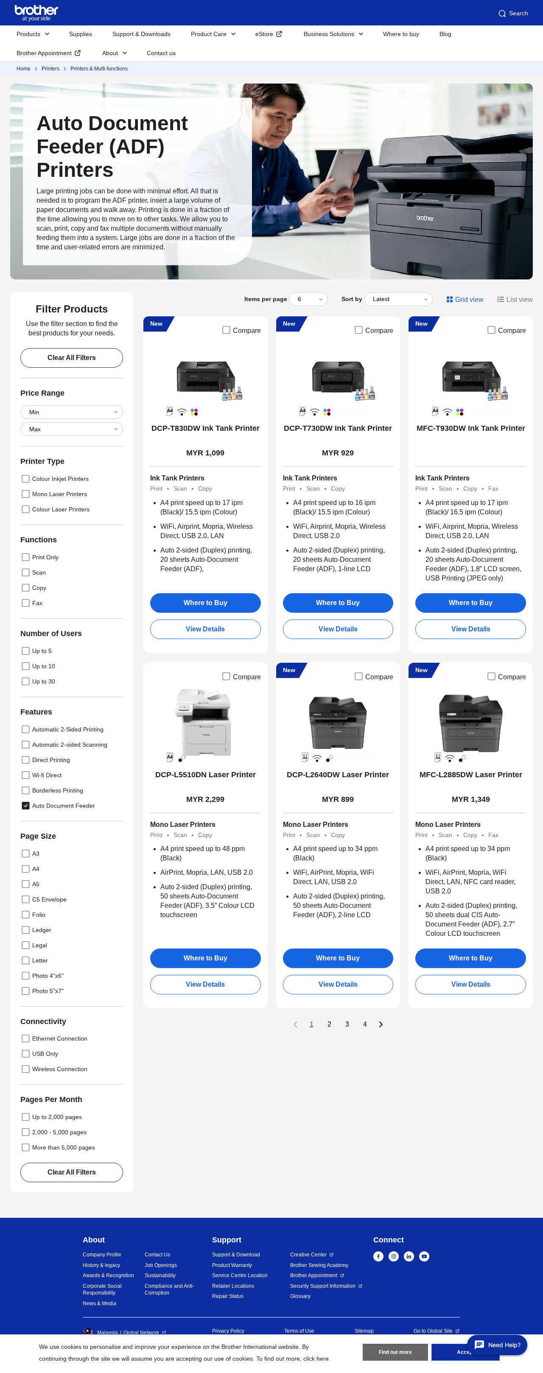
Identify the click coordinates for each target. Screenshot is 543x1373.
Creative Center (308, 1255)
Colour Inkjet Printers (60, 478)
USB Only (45, 1053)
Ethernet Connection (59, 1038)
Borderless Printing (57, 790)
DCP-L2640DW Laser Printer (338, 774)
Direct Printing (51, 759)
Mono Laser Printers (59, 494)
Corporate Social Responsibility (102, 1289)
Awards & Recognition (108, 1275)
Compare (247, 330)
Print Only (45, 557)
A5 (35, 884)
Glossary (300, 1296)
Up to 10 (43, 666)
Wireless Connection (59, 1069)
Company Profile (102, 1255)
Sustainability (160, 1275)
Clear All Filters (72, 357)
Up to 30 (43, 681)
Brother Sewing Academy (319, 1265)
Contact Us (157, 1255)
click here (316, 1358)
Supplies (80, 34)
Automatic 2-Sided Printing (68, 729)
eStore (264, 34)
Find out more (395, 1352)
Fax (37, 603)
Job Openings (161, 1265)
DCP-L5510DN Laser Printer (205, 774)
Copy (39, 587)
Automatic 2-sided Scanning (69, 744)
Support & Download (236, 1255)
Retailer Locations (233, 1286)
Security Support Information (322, 1286)
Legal (39, 945)
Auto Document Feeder (63, 805)
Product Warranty (232, 1265)
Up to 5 (42, 650)
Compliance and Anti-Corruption (169, 1289)
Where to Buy (205, 602)
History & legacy (101, 1265)
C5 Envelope (49, 899)
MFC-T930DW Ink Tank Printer (471, 428)
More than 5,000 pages (63, 1147)
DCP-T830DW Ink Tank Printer (205, 428)
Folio (38, 914)
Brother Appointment (44, 53)
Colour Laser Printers (61, 509)
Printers (50, 69)
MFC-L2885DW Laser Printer (471, 774)
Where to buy (401, 34)
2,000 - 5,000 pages (59, 1132)
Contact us (161, 53)
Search (518, 13)
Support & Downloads (141, 34)
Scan (39, 572)
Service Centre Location (240, 1275)
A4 (35, 868)
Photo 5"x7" (48, 991)
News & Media (99, 1303)
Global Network (141, 1333)
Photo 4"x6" (48, 975)
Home (24, 69)
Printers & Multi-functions (99, 69)
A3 (35, 853)
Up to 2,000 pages (57, 1116)
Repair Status (228, 1296)
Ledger (41, 929)
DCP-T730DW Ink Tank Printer (338, 428)
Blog (445, 34)
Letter (40, 960)
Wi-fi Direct (47, 775)
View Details (205, 629)
